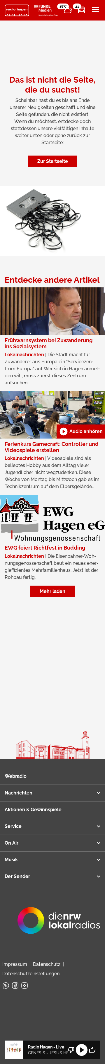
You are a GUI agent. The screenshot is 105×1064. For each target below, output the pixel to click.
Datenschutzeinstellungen (31, 973)
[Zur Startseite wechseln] (17, 10)
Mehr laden (52, 591)
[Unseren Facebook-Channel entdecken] (15, 985)
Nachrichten (18, 793)
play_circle (82, 1050)
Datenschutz (46, 964)
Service (13, 826)
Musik (11, 859)
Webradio (16, 776)
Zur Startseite (52, 161)
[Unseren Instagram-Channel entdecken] (24, 985)
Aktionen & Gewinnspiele (33, 809)
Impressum (14, 964)
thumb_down (71, 1049)
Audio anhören (81, 431)
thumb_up (92, 1049)
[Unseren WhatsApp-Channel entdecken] (5, 985)
